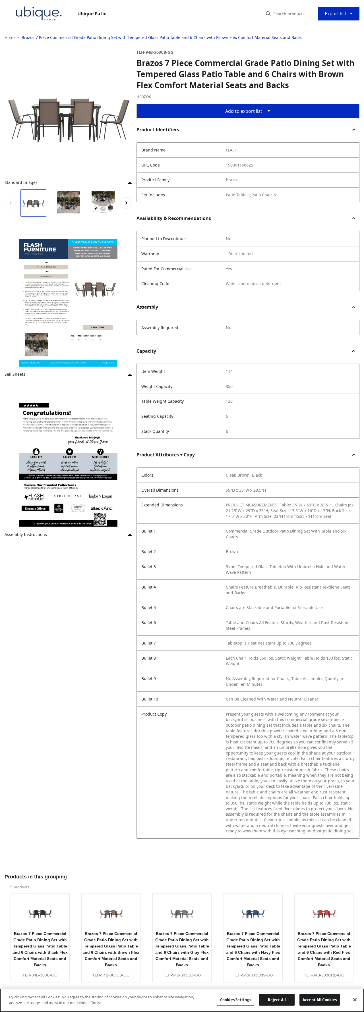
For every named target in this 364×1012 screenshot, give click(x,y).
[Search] (268, 13)
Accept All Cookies (320, 999)
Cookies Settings (235, 999)
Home (10, 37)
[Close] (355, 999)
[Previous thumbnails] (10, 203)
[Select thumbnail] (33, 203)
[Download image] (130, 182)
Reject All (277, 999)
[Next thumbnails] (126, 203)
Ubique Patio (92, 14)
